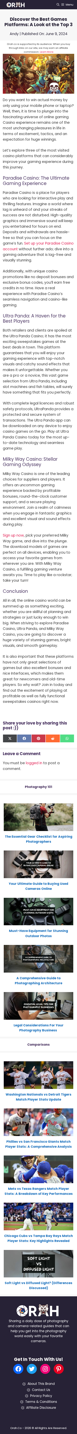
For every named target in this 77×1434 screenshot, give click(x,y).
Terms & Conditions (41, 1401)
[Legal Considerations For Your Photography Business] (38, 1017)
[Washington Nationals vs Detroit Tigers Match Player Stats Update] (38, 1086)
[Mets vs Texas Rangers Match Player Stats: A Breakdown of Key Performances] (38, 1180)
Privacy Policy (41, 1396)
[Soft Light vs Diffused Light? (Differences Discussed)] (38, 1275)
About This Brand (41, 1383)
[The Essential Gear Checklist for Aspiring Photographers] (38, 828)
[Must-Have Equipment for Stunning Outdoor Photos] (38, 922)
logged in (34, 763)
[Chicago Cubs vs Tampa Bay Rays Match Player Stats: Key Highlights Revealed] (38, 1227)
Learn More (46, 52)
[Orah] (17, 4)
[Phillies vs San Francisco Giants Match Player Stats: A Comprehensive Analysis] (38, 1133)
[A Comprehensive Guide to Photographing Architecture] (38, 970)
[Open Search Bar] (58, 4)
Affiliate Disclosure (41, 1407)
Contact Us (41, 1390)
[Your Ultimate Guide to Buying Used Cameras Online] (38, 875)
